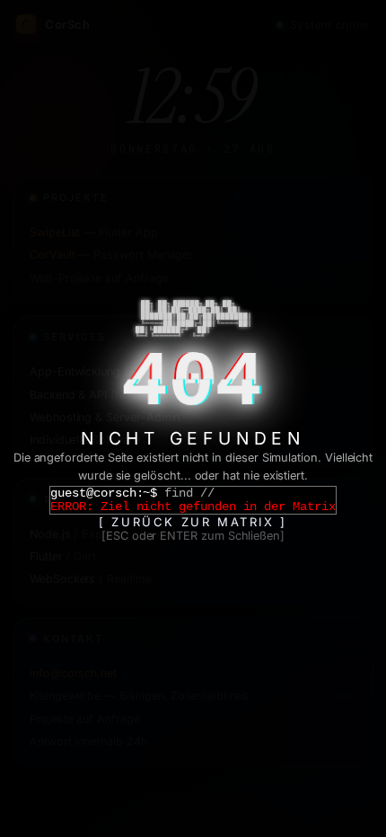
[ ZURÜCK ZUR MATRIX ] (193, 522)
